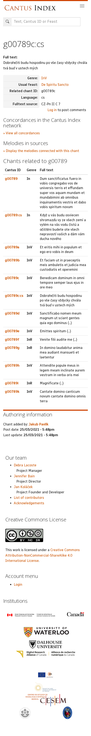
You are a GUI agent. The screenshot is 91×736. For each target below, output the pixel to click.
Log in (52, 110)
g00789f (12, 340)
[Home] (31, 6)
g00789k (12, 392)
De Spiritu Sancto (55, 85)
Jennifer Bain (24, 476)
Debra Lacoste (25, 465)
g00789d (12, 313)
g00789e (12, 331)
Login (18, 585)
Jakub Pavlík (38, 424)
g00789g (12, 348)
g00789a (12, 247)
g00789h (12, 365)
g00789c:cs (14, 296)
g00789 (11, 179)
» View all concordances (21, 133)
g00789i (11, 383)
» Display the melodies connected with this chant (41, 151)
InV (44, 78)
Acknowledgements (29, 503)
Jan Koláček (23, 487)
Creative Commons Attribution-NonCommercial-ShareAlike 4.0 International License (42, 555)
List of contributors (29, 498)
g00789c (12, 278)
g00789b (12, 260)
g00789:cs (13, 215)
